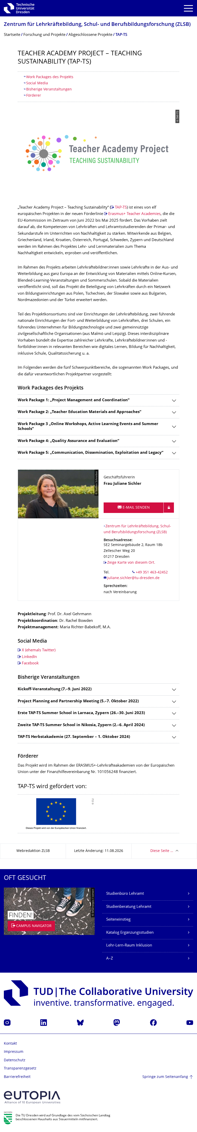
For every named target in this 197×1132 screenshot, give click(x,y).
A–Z (109, 959)
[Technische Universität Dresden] (19, 8)
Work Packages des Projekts (49, 77)
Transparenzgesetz (20, 1068)
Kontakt (10, 1043)
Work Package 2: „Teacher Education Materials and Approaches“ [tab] (79, 412)
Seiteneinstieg (118, 920)
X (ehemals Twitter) (38, 650)
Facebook (30, 663)
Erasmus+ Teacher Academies (134, 214)
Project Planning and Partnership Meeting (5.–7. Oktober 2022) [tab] (78, 701)
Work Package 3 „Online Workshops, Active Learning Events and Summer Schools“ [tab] (88, 426)
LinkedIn (29, 657)
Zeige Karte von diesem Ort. (131, 562)
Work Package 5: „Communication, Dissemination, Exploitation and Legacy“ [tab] (90, 453)
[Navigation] (188, 8)
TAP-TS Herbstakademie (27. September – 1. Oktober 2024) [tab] (74, 737)
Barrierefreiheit (17, 1077)
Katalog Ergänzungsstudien (130, 933)
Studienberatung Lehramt (128, 907)
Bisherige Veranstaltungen (49, 89)
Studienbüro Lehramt (125, 894)
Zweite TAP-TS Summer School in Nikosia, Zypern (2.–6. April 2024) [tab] (81, 725)
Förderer (33, 95)
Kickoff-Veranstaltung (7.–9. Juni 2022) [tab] (55, 689)
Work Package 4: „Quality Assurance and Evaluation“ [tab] (68, 441)
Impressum (13, 1052)
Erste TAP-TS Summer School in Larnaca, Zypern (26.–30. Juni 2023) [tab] (81, 713)
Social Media (37, 83)
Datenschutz (14, 1060)
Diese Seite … (161, 851)
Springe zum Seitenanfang (165, 1077)
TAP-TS (121, 208)
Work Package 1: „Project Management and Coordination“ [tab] (74, 400)
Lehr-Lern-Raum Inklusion (129, 946)
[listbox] (98, 813)
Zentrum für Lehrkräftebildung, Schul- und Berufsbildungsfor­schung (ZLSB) (97, 24)
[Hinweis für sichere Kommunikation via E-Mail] (169, 507)
